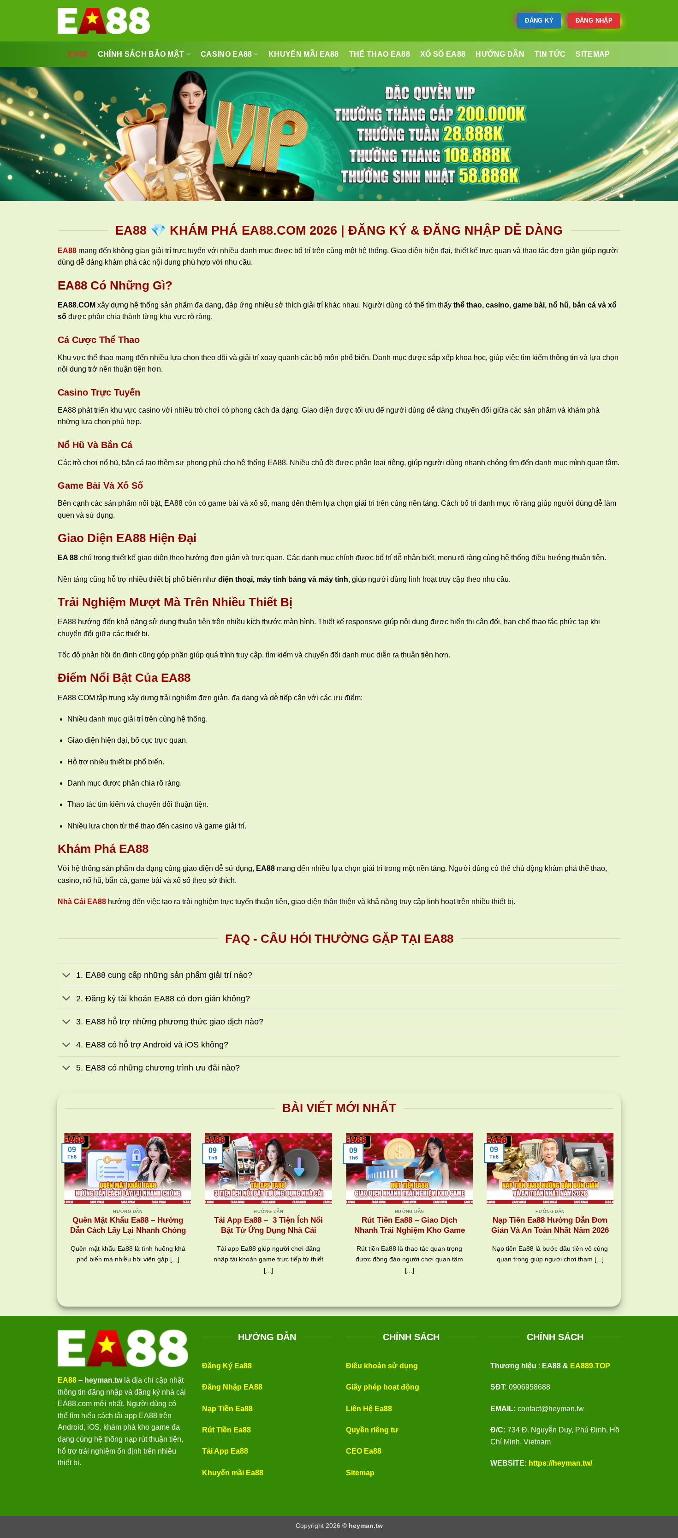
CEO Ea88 (363, 1451)
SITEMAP (593, 54)
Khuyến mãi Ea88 (232, 1473)
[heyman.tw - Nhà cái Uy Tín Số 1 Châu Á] (104, 20)
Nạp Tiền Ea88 (227, 1409)
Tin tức (550, 54)
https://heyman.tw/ (560, 1463)
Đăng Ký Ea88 (227, 1366)
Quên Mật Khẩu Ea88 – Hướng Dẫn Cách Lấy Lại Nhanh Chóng (128, 1225)
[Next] (615, 1215)
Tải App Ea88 (225, 1451)
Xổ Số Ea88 (442, 54)
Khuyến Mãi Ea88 (303, 54)
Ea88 (77, 54)
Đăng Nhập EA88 (232, 1387)
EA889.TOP (590, 1366)
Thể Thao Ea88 (379, 54)
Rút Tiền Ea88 (226, 1430)
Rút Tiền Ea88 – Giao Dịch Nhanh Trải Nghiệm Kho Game (409, 1225)
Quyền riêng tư (372, 1430)
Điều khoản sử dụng (382, 1366)
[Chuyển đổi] (67, 976)
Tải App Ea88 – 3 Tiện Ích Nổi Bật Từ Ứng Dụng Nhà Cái (268, 1225)
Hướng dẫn (500, 54)
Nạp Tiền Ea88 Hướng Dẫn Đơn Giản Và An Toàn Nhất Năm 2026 (550, 1225)
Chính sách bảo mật (141, 54)
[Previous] (63, 1215)
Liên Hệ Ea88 (369, 1409)
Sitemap (360, 1473)
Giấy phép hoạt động (382, 1387)
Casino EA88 (226, 54)
